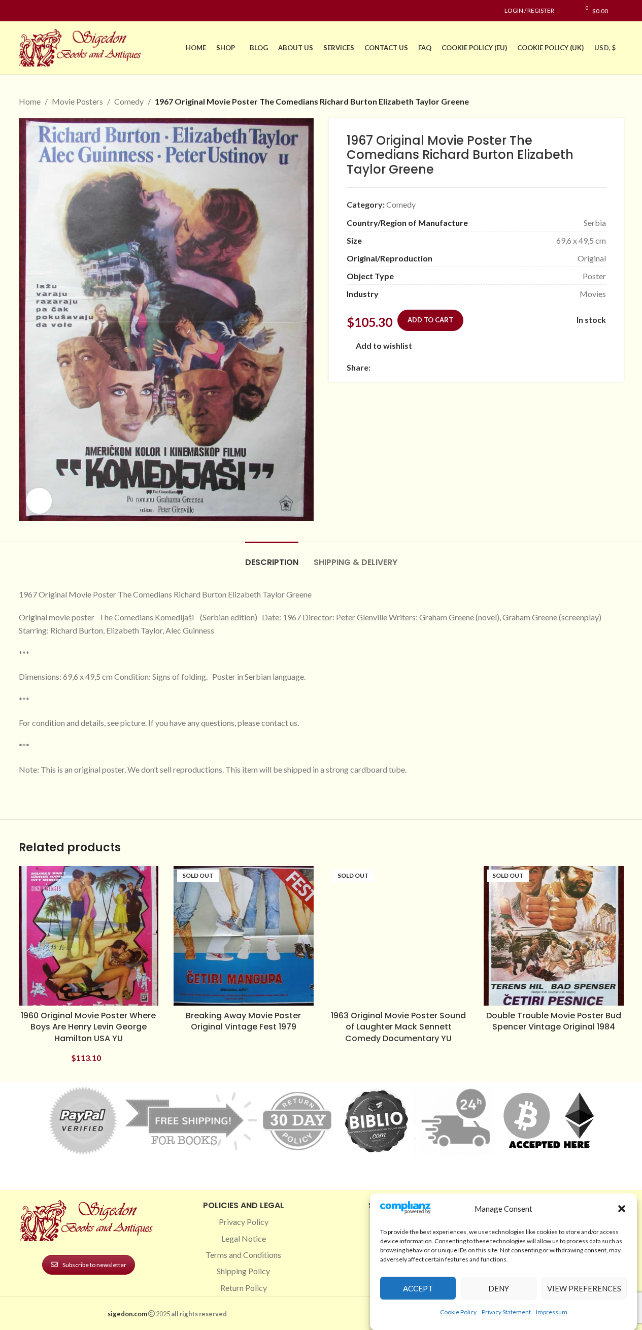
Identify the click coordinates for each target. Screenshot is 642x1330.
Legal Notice (243, 1238)
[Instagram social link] (37, 11)
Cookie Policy (458, 1311)
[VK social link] (462, 367)
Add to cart (430, 320)
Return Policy (243, 1287)
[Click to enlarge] (39, 500)
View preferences (584, 1287)
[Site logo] (82, 46)
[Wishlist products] (567, 11)
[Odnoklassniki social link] (437, 367)
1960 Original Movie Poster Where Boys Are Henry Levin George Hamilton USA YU (88, 1027)
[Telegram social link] (474, 367)
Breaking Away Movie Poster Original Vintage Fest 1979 (243, 1021)
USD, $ (605, 48)
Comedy (129, 101)
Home (30, 101)
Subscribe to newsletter (94, 1265)
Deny (498, 1287)
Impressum (551, 1311)
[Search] (621, 11)
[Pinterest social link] (49, 11)
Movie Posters (77, 101)
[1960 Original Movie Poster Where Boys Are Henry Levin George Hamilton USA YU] (89, 936)
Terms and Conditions (243, 1254)
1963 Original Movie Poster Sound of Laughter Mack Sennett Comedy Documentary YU (398, 1027)
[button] (622, 1209)
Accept (418, 1287)
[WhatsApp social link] (450, 367)
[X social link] (389, 367)
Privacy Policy (243, 1221)
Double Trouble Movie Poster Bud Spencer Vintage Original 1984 (553, 1021)
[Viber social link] (486, 367)
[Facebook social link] (25, 11)
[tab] (271, 557)
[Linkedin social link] (61, 11)
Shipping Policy (243, 1271)
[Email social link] (401, 367)
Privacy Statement (506, 1311)
